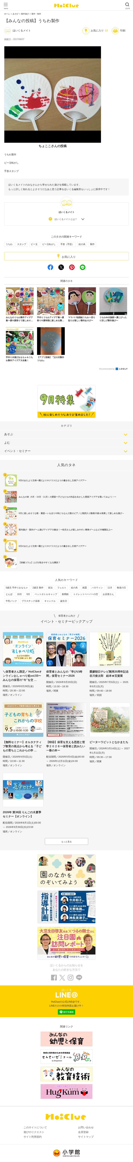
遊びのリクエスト (34, 1132)
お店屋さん (108, 594)
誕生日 (63, 601)
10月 (19, 594)
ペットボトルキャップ (46, 594)
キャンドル (50, 601)
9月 (28, 594)
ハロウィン (97, 587)
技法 (50, 587)
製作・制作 (36, 14)
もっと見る (66, 841)
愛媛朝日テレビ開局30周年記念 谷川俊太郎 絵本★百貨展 (110, 673)
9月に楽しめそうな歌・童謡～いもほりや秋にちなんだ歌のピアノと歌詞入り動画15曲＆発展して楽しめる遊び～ (71, 513)
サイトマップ (86, 1136)
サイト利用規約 (33, 1136)
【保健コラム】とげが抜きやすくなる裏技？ (39, 562)
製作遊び (25, 14)
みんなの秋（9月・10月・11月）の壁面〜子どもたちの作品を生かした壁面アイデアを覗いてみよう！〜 (67, 497)
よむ (7, 442)
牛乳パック (11, 601)
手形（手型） (67, 244)
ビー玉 (34, 244)
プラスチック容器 (31, 601)
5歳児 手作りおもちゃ (17, 587)
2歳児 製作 (38, 587)
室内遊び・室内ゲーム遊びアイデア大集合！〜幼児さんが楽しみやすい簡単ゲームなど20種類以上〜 (66, 529)
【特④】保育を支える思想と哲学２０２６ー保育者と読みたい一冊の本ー (65, 746)
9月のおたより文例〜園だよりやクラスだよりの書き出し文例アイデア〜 (52, 480)
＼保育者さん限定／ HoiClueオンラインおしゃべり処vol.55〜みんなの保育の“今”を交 (22, 675)
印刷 (122, 30)
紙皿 (84, 587)
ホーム (7, 14)
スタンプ (21, 244)
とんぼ (9, 594)
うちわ (9, 244)
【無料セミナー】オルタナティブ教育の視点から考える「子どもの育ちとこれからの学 (22, 746)
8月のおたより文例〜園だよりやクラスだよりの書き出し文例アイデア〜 (52, 546)
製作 (92, 244)
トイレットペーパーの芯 (85, 594)
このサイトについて (35, 1127)
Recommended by (107, 369)
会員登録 (83, 1132)
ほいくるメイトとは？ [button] (66, 219)
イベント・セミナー (17, 451)
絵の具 (82, 244)
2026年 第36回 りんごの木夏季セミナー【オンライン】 (22, 814)
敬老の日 (121, 587)
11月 (110, 587)
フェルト (61, 587)
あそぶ (8, 434)
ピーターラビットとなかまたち (109, 742)
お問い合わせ (86, 1127)
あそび (15, 14)
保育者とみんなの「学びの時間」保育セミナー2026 (64, 673)
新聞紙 (65, 594)
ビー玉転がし (49, 244)
